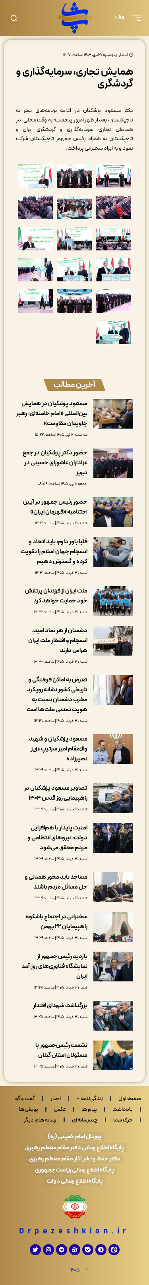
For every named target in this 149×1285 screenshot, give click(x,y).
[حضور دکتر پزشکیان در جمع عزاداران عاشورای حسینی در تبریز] (113, 463)
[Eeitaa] (114, 1249)
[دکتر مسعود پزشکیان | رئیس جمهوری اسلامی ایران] (75, 18)
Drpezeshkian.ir (74, 1231)
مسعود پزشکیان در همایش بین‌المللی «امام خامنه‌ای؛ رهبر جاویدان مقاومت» (51, 413)
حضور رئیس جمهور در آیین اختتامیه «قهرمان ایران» (55, 507)
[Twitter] (35, 1249)
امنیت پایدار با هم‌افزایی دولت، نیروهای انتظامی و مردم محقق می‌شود (57, 837)
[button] (134, 18)
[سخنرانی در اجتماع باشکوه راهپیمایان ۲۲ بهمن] (113, 927)
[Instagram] (48, 1249)
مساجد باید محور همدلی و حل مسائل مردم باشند (56, 882)
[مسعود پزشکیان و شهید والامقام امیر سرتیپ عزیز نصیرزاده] (113, 749)
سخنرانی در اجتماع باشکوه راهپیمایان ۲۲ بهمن (56, 921)
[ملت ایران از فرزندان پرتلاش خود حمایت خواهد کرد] (113, 601)
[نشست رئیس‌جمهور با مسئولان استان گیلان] (113, 1055)
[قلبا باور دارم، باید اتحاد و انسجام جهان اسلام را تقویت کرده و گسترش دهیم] (113, 552)
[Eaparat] (74, 1249)
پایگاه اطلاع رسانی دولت (74, 1181)
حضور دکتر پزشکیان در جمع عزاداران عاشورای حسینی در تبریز (55, 462)
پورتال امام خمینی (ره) (74, 1136)
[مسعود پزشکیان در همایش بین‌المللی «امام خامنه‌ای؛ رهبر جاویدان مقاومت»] (113, 414)
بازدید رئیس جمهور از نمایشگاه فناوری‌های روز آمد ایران (54, 966)
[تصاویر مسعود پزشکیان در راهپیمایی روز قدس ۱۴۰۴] (113, 798)
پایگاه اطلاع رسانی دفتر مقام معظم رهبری (74, 1147)
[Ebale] (87, 1249)
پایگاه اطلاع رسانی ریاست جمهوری (74, 1170)
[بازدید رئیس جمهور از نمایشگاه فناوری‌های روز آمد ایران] (113, 966)
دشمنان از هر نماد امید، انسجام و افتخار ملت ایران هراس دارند (57, 640)
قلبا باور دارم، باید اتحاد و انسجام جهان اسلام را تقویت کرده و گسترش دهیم (54, 551)
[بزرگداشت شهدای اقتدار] (113, 1016)
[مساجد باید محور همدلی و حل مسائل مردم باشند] (113, 887)
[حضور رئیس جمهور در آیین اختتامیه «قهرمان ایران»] (113, 512)
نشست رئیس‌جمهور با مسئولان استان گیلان (61, 1050)
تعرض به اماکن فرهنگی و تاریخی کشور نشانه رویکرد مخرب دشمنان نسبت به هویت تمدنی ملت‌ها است (57, 694)
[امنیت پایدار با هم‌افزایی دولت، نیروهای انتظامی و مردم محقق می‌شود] (113, 838)
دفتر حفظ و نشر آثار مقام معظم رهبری (74, 1159)
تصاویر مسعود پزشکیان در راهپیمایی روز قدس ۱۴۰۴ (55, 793)
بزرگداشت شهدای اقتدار (60, 1005)
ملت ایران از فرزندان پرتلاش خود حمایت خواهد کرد (56, 596)
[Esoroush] (100, 1249)
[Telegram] (61, 1249)
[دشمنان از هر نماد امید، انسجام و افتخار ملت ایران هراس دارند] (113, 641)
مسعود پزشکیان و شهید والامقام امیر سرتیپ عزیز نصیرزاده (58, 749)
